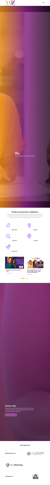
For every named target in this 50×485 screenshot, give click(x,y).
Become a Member (11, 414)
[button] (22, 278)
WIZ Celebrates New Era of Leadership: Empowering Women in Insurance (34, 271)
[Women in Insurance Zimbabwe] (10, 3)
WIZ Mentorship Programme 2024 (13, 270)
